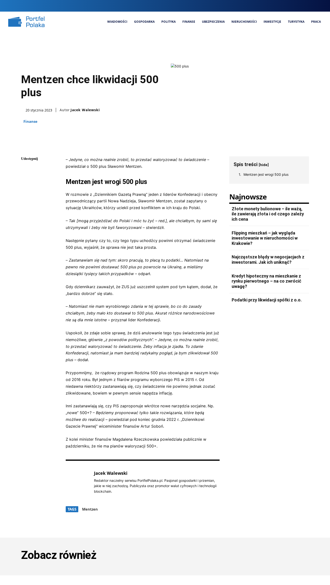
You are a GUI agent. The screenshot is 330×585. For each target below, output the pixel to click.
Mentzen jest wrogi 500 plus (266, 174)
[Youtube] (320, 5)
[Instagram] (296, 5)
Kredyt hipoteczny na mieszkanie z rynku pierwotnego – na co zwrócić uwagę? (266, 281)
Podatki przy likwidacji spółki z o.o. (267, 299)
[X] (312, 5)
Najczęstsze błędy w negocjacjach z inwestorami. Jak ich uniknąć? (268, 259)
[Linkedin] (304, 5)
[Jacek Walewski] (77, 482)
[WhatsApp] (26, 204)
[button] (278, 6)
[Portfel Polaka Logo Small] (26, 21)
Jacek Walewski (85, 110)
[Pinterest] (26, 193)
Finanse (30, 121)
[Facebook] (288, 5)
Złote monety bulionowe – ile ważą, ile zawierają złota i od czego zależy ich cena (268, 214)
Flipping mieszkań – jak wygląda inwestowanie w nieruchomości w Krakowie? (265, 238)
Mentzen (90, 509)
